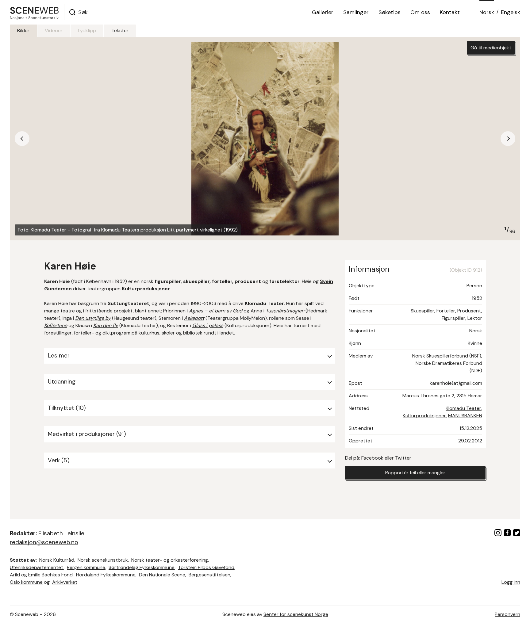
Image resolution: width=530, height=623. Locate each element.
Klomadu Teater (463, 408)
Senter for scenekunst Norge (295, 614)
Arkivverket (64, 582)
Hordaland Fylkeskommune (106, 574)
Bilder (23, 30)
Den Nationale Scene (162, 574)
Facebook (372, 458)
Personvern (507, 614)
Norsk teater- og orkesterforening (169, 560)
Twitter (403, 458)
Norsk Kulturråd (56, 560)
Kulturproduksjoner (424, 415)
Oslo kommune (26, 582)
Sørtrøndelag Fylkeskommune (142, 567)
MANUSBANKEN (465, 415)
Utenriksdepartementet (36, 567)
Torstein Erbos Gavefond (206, 567)
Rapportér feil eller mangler (415, 472)
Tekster (120, 30)
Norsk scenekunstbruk (103, 560)
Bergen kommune (86, 567)
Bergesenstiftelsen (209, 574)
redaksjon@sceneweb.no (44, 542)
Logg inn (510, 582)
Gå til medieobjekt (490, 47)
